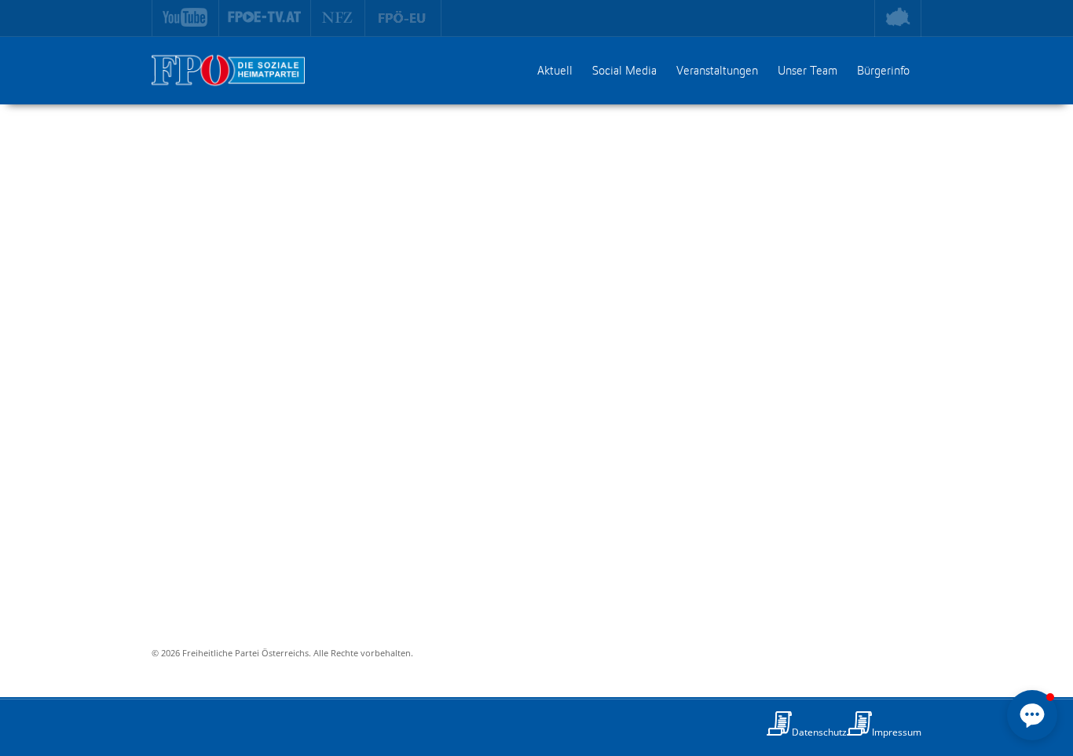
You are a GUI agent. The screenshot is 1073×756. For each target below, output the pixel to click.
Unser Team (807, 71)
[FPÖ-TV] (265, 18)
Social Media (624, 71)
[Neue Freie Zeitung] (338, 18)
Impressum (896, 732)
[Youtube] (185, 18)
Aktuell (555, 71)
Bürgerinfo (883, 71)
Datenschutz (819, 732)
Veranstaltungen (717, 71)
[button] (1032, 715)
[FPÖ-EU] (403, 18)
